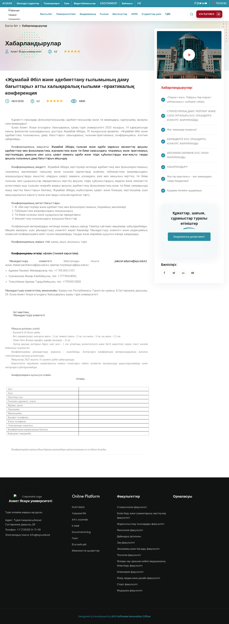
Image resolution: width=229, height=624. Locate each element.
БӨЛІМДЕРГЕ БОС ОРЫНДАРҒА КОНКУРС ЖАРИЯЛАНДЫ (186, 141)
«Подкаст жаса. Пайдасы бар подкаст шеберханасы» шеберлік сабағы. (189, 99)
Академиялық (88, 14)
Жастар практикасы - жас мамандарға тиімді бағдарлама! (189, 178)
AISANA (7, 3)
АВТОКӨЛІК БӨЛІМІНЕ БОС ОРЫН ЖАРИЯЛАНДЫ (188, 155)
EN (221, 3)
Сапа (66, 3)
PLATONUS (78, 507)
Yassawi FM (79, 513)
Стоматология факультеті (132, 507)
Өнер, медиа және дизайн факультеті (138, 578)
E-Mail (75, 526)
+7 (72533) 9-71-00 (29, 529)
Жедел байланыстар (85, 3)
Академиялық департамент (189, 236)
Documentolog (81, 532)
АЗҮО (134, 14)
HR (139, 3)
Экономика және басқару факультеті (138, 549)
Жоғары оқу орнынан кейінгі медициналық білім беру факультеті (141, 563)
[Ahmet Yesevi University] (15, 14)
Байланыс (127, 3)
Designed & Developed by (114, 616)
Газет (75, 538)
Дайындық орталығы (129, 536)
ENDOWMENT (108, 3)
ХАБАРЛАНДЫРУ (177, 167)
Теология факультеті (129, 555)
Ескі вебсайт (79, 544)
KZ (213, 3)
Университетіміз (66, 14)
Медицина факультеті (129, 590)
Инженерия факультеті (130, 572)
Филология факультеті (130, 530)
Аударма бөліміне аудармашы (184, 190)
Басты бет (46, 14)
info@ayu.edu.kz (40, 535)
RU (225, 3)
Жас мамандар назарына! (182, 129)
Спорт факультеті (127, 584)
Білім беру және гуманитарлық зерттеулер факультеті (141, 515)
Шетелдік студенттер (28, 3)
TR (217, 3)
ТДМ (167, 14)
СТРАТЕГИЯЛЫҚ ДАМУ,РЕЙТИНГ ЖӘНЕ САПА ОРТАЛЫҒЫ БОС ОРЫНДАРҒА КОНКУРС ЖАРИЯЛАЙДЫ (191, 116)
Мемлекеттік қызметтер (85, 550)
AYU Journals (80, 519)
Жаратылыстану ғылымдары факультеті (140, 524)
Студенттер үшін (151, 14)
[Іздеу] (191, 14)
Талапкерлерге (52, 3)
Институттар (119, 14)
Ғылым (104, 14)
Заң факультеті (126, 542)
